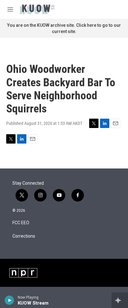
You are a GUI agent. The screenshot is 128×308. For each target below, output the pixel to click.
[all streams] (120, 300)
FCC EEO (20, 222)
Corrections (23, 236)
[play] (9, 300)
